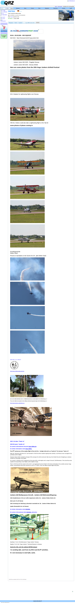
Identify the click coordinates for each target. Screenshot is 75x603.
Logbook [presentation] (20, 22)
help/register (60, 6)
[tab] (11, 23)
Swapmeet (47, 8)
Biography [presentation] (11, 22)
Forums (32, 8)
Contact (63, 8)
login (56, 6)
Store (39, 8)
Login (71, 8)
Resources (56, 8)
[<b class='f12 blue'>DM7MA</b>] (66, 20)
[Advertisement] (40, 591)
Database (18, 8)
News (25, 8)
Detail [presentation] (16, 22)
